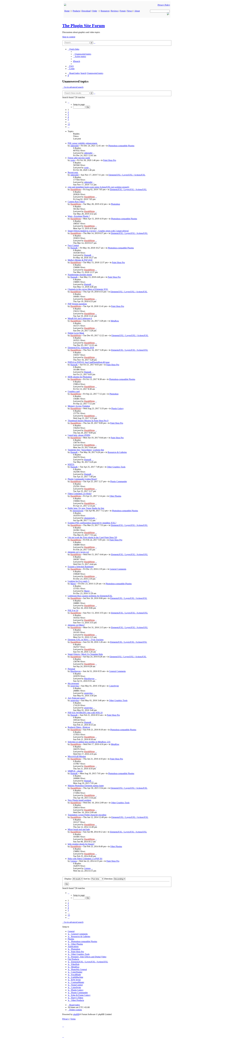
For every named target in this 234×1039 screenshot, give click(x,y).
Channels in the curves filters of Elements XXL (88, 289)
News (129, 11)
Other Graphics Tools (116, 467)
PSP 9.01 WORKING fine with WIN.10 (85, 712)
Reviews (114, 11)
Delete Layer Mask (76, 333)
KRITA (71, 464)
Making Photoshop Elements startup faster (86, 785)
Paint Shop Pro (109, 160)
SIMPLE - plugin (75, 771)
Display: (68, 879)
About (137, 11)
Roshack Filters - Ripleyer (79, 727)
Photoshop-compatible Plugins (121, 146)
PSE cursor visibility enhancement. (83, 143)
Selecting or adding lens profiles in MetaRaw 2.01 (89, 742)
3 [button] (68, 114)
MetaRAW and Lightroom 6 (80, 318)
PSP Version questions (77, 304)
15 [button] (69, 124)
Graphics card (74, 391)
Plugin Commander (118, 481)
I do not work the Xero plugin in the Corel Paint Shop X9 (92, 537)
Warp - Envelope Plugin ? (79, 216)
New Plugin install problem (79, 800)
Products (76, 11)
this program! (73, 683)
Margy (73, 583)
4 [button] (68, 117)
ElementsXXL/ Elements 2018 (81, 347)
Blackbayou (75, 671)
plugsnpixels (78, 510)
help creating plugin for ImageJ (81, 844)
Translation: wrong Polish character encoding (87, 815)
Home (67, 11)
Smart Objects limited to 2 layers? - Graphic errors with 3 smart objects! (98, 231)
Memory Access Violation (79, 406)
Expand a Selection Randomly (81, 566)
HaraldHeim (75, 189)
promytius (74, 686)
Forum (123, 11)
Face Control (73, 245)
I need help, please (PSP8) (79, 435)
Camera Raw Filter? (76, 201)
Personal (71, 669)
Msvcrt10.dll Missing (77, 756)
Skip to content (68, 37)
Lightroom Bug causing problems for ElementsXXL (90, 596)
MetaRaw (115, 321)
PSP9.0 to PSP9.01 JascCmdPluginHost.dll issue (89, 362)
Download (86, 11)
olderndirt (74, 146)
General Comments (118, 569)
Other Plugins (115, 496)
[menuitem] (82, 54)
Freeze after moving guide (79, 158)
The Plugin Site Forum (83, 25)
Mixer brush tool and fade (79, 829)
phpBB (76, 1014)
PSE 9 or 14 (73, 610)
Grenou (73, 861)
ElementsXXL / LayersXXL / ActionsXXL (126, 175)
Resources (105, 11)
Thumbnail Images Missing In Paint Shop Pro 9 (88, 420)
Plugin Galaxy (117, 408)
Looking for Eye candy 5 (78, 581)
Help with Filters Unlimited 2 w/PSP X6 (85, 858)
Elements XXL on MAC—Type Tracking (85, 639)
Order (94, 11)
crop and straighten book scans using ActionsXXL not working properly (98, 187)
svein (72, 160)
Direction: (108, 879)
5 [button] (68, 119)
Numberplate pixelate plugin (80, 274)
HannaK (74, 248)
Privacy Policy (164, 5)
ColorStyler (114, 686)
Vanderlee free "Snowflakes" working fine (86, 450)
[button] (68, 102)
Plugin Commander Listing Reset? (82, 479)
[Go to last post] (94, 153)
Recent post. (73, 172)
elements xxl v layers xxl (78, 552)
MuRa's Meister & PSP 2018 (80, 260)
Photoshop (115, 204)
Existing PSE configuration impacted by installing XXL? (92, 523)
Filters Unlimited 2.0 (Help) (79, 493)
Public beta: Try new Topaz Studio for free (86, 508)
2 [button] (68, 112)
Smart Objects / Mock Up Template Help (85, 654)
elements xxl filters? (76, 625)
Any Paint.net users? (76, 698)
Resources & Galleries (117, 452)
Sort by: (87, 879)
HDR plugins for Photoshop (80, 377)
